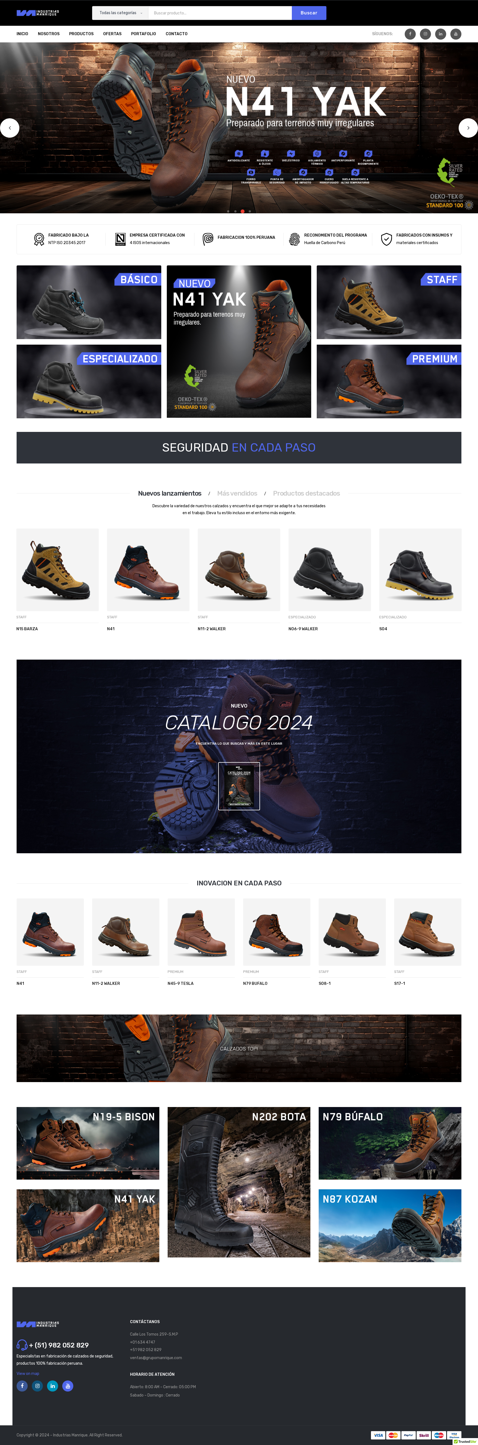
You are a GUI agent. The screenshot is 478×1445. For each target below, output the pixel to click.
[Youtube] (455, 34)
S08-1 (325, 983)
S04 (383, 629)
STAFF (21, 617)
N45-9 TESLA (181, 983)
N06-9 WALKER (303, 629)
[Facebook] (410, 34)
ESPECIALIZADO (302, 617)
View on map (28, 1373)
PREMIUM (175, 972)
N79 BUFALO (255, 983)
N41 (111, 629)
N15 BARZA (27, 629)
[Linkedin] (440, 34)
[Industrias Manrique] (38, 13)
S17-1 (399, 983)
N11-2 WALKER (212, 629)
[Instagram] (425, 34)
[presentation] (23, 592)
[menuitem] (22, 34)
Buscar (309, 13)
